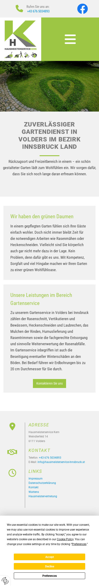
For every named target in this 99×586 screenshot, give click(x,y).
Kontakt (33, 487)
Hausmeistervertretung (43, 496)
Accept (49, 557)
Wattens (34, 492)
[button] (70, 39)
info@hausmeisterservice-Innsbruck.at (61, 462)
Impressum (36, 478)
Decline (49, 566)
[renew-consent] (5, 581)
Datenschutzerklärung (42, 483)
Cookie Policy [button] (65, 539)
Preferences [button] (79, 544)
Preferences (49, 575)
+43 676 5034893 (38, 11)
